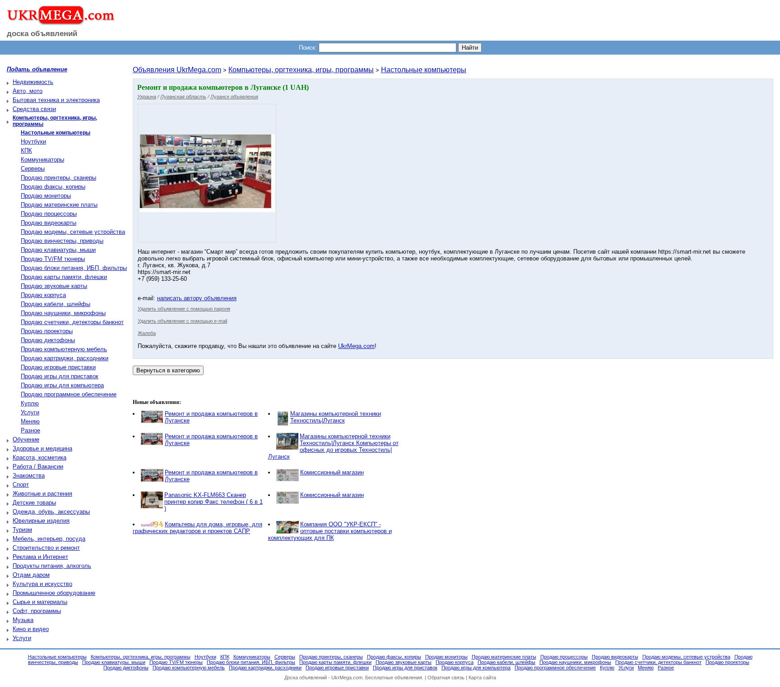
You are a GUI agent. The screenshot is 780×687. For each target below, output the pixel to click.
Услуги (30, 412)
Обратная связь (445, 677)
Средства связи (34, 109)
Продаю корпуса (43, 295)
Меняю (30, 421)
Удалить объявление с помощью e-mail (182, 321)
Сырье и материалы (40, 602)
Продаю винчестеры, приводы (62, 240)
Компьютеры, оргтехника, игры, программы (301, 70)
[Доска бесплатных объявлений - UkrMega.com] (57, 22)
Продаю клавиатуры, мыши (58, 249)
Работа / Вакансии (38, 466)
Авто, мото (27, 91)
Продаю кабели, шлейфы (55, 304)
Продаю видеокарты (48, 222)
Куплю (30, 403)
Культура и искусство (42, 583)
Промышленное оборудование (54, 593)
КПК (26, 150)
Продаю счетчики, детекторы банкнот (72, 322)
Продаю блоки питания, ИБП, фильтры (74, 268)
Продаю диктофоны (48, 340)
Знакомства (29, 475)
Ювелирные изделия (41, 520)
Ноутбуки (33, 141)
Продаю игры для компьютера (62, 385)
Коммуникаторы (42, 159)
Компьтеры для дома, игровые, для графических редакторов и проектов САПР (197, 527)
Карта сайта (482, 677)
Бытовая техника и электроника (56, 100)
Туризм (22, 529)
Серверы (33, 168)
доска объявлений (42, 33)
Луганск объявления (234, 96)
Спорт (21, 484)
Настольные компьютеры (423, 70)
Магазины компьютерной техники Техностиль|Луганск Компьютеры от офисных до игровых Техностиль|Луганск (333, 446)
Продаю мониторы (46, 195)
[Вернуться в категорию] (168, 370)
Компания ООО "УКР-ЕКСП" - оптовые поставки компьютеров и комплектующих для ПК (330, 531)
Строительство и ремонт (46, 547)
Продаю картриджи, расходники (64, 358)
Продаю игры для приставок (59, 376)
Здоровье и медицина (42, 448)
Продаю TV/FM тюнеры (53, 258)
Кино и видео (31, 629)
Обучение (26, 439)
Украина (146, 96)
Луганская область (183, 96)
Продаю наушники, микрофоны (63, 313)
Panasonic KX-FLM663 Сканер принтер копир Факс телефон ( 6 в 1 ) (213, 502)
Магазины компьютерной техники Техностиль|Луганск (335, 417)
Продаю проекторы (47, 331)
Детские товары (34, 502)
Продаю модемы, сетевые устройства (73, 231)
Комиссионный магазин (332, 472)
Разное (30, 430)
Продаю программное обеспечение (68, 394)
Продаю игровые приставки (58, 367)
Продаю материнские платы (59, 204)
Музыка (23, 620)
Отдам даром (31, 574)
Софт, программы (37, 611)
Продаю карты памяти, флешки (64, 277)
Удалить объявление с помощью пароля (184, 308)
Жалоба (147, 333)
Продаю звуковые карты (54, 286)
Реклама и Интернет (40, 556)
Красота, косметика (39, 457)
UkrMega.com (356, 346)
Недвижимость (33, 82)
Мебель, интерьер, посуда (49, 538)
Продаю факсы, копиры (53, 186)
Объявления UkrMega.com (177, 70)
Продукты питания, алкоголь (52, 565)
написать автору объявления (197, 298)
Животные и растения (42, 493)
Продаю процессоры (49, 213)
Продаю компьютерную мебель (64, 349)
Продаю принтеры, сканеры (58, 177)
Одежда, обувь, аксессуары (51, 511)
